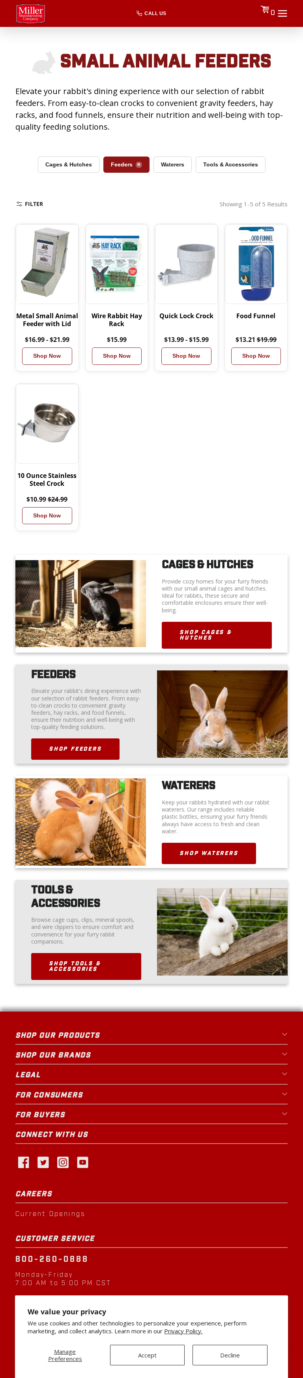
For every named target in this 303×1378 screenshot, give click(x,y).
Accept (147, 1355)
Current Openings (50, 1214)
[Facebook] (23, 1162)
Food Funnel (255, 316)
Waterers (172, 164)
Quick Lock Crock (186, 316)
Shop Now (47, 356)
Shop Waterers (209, 853)
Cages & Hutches (68, 164)
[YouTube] (82, 1162)
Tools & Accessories (230, 164)
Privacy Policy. (183, 1331)
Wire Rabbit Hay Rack (117, 320)
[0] (264, 13)
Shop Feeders (75, 749)
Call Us (155, 13)
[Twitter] (43, 1162)
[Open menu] (282, 13)
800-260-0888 (52, 1259)
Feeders (122, 164)
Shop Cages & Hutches (206, 635)
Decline (230, 1355)
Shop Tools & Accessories (75, 966)
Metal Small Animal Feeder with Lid (47, 320)
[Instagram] (63, 1162)
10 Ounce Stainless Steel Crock (47, 479)
